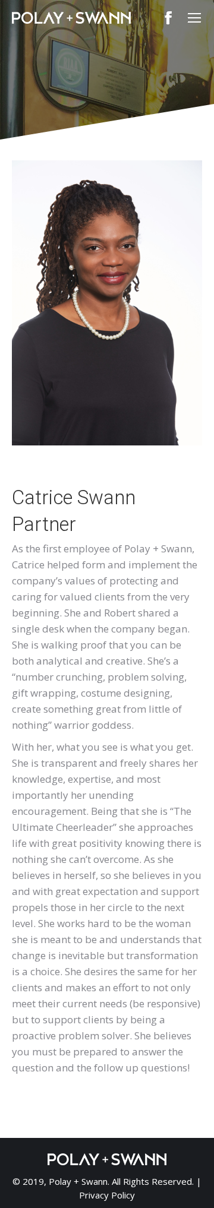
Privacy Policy (107, 1195)
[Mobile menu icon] (194, 18)
